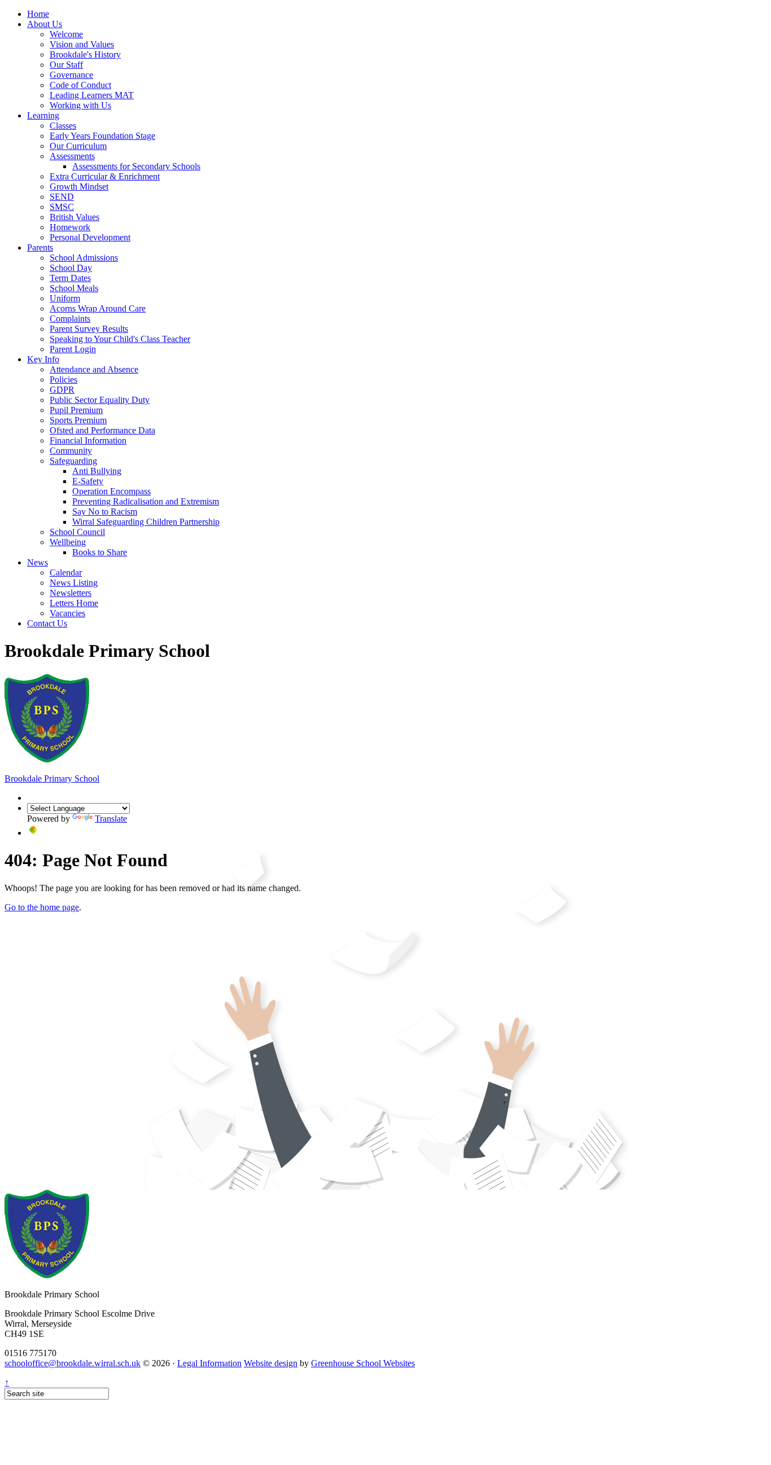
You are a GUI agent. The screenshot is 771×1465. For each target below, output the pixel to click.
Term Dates (70, 278)
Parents (40, 247)
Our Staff (66, 64)
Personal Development (90, 237)
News (37, 562)
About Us (44, 24)
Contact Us (47, 623)
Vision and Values (82, 44)
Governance (71, 75)
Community (71, 450)
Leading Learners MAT (92, 95)
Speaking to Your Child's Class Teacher (120, 339)
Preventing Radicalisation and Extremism (145, 501)
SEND (62, 196)
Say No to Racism (104, 511)
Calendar (66, 572)
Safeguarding (73, 461)
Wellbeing (68, 542)
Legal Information (209, 1363)
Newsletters (70, 593)
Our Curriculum (78, 146)
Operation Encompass (111, 491)
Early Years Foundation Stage (102, 136)
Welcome (66, 34)
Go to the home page (42, 907)
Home (38, 14)
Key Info (43, 359)
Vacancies (67, 613)
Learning (43, 115)
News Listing (74, 582)
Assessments (72, 156)
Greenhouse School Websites (363, 1363)
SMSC (62, 207)
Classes (63, 125)
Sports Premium (78, 420)
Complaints (70, 318)
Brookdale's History (85, 54)
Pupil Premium (76, 410)
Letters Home (74, 603)
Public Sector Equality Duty (100, 400)
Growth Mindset (79, 186)
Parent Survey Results (89, 329)
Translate (111, 818)
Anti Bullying (96, 471)
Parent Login (73, 349)
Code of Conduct (80, 85)
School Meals (74, 288)
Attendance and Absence (94, 369)
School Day (71, 268)
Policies (63, 379)
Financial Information (88, 440)
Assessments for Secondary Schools (136, 166)
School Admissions (84, 257)
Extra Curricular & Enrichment (105, 176)
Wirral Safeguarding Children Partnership (146, 522)
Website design (270, 1363)
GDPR (62, 389)
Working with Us (80, 105)
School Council (77, 532)
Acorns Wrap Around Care (98, 308)
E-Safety (87, 481)
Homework (70, 227)
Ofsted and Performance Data (102, 430)
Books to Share (99, 552)
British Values (74, 217)
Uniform (65, 298)
